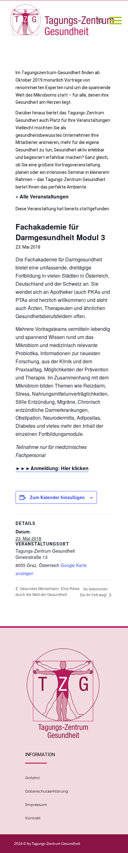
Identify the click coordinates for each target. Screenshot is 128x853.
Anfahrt (32, 777)
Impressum (36, 804)
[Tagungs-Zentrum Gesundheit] (64, 20)
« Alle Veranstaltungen (42, 196)
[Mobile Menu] (115, 21)
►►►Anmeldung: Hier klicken (52, 468)
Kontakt (33, 818)
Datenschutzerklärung (46, 791)
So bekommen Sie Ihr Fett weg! (94, 591)
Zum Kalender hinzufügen (57, 497)
